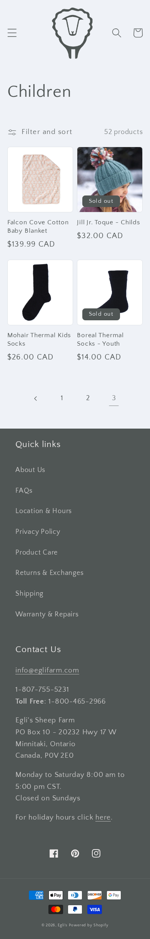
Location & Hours (43, 511)
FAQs (24, 491)
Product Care (36, 552)
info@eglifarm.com (47, 670)
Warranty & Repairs (47, 614)
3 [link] (114, 398)
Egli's (62, 925)
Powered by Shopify (88, 925)
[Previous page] (36, 398)
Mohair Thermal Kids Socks (39, 339)
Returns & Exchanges (49, 573)
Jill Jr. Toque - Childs (108, 222)
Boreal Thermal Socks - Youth (100, 339)
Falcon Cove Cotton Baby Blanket (38, 227)
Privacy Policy (37, 532)
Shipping (29, 594)
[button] (12, 32)
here (103, 817)
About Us (30, 470)
